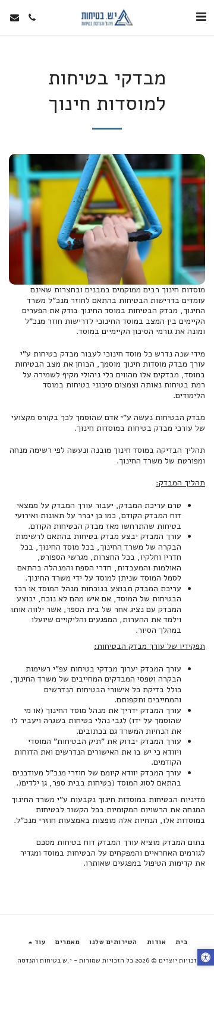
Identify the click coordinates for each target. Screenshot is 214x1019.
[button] (201, 17)
